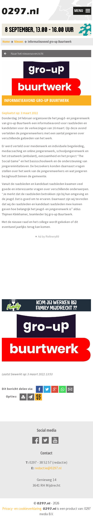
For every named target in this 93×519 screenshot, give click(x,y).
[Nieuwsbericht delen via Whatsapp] (62, 389)
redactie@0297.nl (48, 468)
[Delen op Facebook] (39, 389)
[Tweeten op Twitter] (47, 389)
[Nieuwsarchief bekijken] (38, 396)
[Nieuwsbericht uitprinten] (23, 396)
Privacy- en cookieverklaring (22, 508)
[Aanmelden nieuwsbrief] (30, 396)
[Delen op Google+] (54, 389)
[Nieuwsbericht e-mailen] (70, 389)
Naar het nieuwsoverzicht (27, 54)
